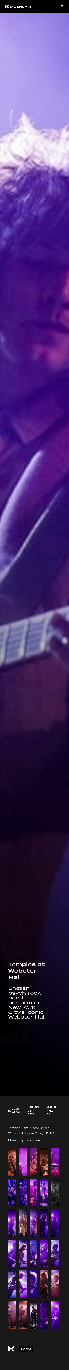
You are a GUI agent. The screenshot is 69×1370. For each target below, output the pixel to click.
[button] (60, 6)
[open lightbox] (12, 1162)
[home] (30, 6)
